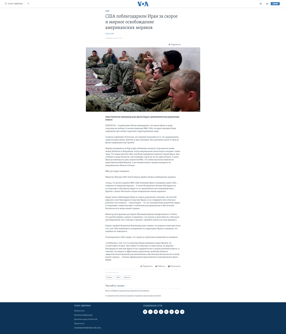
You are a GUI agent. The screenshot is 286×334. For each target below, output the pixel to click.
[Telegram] (260, 4)
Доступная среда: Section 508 (85, 319)
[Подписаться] (177, 312)
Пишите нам (79, 311)
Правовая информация (83, 315)
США (107, 11)
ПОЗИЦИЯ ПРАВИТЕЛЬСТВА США (87, 328)
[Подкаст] (171, 312)
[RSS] (166, 312)
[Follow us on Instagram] (161, 312)
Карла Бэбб (109, 34)
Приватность (79, 323)
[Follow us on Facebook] (145, 312)
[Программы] (267, 4)
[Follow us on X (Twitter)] (150, 312)
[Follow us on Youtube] (156, 312)
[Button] (174, 44)
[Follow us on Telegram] (182, 312)
